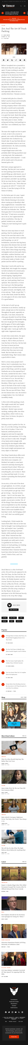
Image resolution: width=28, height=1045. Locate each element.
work (12, 621)
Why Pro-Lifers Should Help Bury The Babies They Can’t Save (12, 760)
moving (4, 621)
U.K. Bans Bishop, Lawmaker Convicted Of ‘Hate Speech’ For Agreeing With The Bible (13, 972)
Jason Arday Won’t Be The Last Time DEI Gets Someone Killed (13, 789)
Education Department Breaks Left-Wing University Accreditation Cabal (13, 943)
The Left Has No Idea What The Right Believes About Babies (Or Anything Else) (13, 849)
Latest (3, 862)
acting (4, 617)
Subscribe (14, 1036)
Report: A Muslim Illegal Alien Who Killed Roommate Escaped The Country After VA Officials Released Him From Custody (13, 887)
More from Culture (8, 736)
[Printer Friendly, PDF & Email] (24, 60)
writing (19, 621)
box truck (13, 617)
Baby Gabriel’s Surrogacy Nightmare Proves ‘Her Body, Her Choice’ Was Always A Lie (14, 819)
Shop (3, 697)
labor (21, 617)
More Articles (13, 609)
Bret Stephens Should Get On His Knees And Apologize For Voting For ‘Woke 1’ (13, 915)
